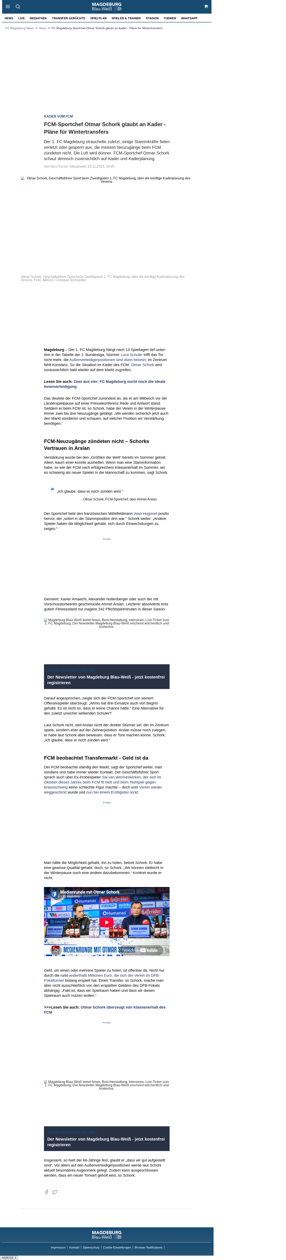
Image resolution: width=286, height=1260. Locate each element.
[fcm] (107, 1235)
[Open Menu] (7, 6)
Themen (170, 18)
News (9, 18)
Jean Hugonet (145, 514)
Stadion (152, 18)
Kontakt (74, 1247)
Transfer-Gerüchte (68, 18)
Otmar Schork (142, 365)
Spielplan (98, 18)
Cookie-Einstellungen (117, 1247)
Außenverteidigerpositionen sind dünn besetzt (107, 360)
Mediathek (38, 18)
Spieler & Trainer (126, 18)
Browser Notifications (148, 1247)
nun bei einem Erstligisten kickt (112, 792)
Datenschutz (91, 1247)
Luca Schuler (132, 355)
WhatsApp (189, 18)
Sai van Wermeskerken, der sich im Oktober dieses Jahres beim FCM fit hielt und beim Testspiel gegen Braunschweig (102, 782)
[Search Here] (17, 6)
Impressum (58, 1247)
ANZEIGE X (9, 1257)
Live (21, 18)
